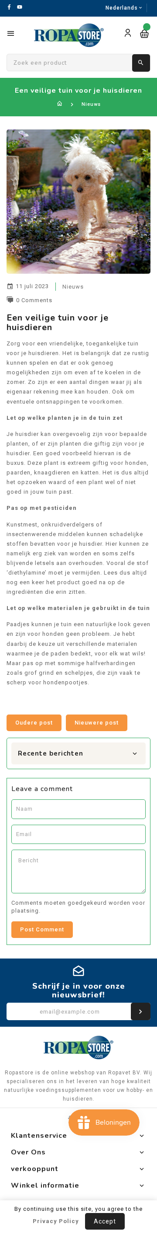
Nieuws (91, 104)
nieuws (73, 286)
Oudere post (34, 722)
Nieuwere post (97, 722)
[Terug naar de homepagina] (60, 104)
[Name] (140, 1011)
